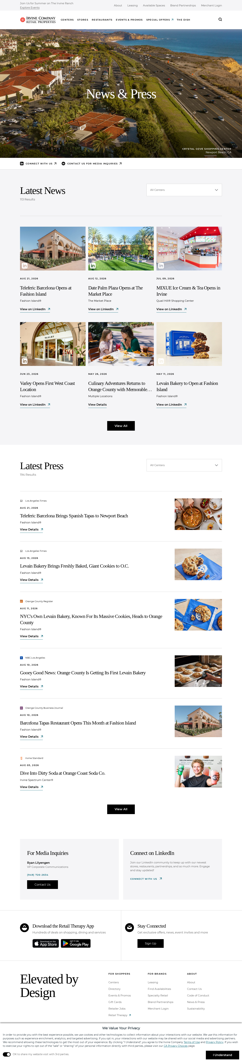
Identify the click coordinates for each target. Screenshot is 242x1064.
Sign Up (150, 943)
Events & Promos (129, 19)
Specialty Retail (158, 995)
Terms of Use (192, 1042)
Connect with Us (144, 878)
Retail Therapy (117, 1015)
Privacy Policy (214, 1042)
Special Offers (158, 19)
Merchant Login (211, 5)
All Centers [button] (157, 190)
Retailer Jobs (116, 1008)
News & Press (196, 1002)
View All (121, 426)
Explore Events (30, 7)
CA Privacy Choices (176, 1046)
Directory (114, 989)
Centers (67, 19)
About (118, 5)
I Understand (222, 1055)
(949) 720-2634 (37, 874)
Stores (82, 19)
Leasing (132, 5)
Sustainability (196, 1008)
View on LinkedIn (33, 309)
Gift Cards (115, 1002)
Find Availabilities (159, 989)
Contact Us (42, 884)
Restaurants (102, 19)
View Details (97, 404)
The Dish (183, 19)
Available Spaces (154, 5)
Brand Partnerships (183, 5)
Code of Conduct (198, 995)
